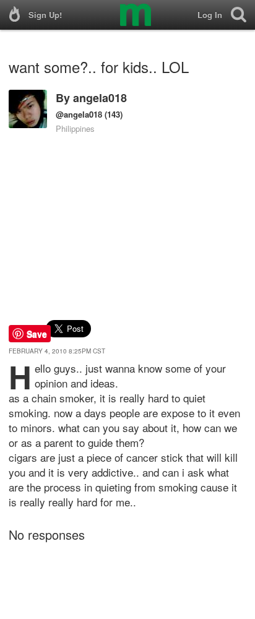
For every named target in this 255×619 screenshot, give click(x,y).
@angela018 (79, 114)
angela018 (100, 98)
